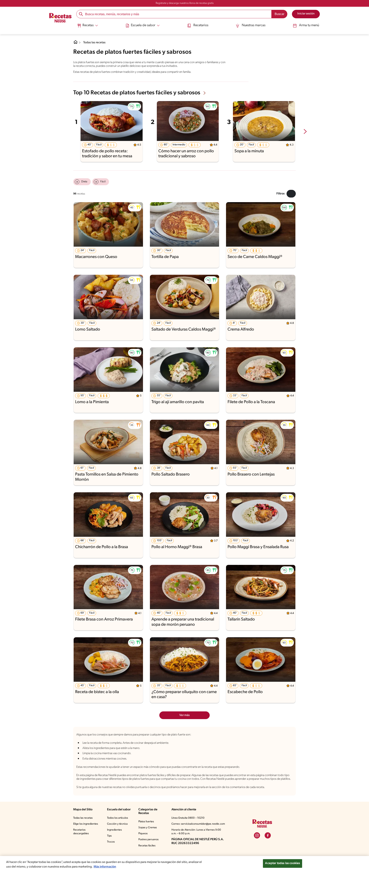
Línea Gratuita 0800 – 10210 (187, 818)
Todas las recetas (94, 42)
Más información (105, 866)
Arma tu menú (309, 25)
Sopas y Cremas (147, 827)
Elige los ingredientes (85, 823)
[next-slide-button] (305, 132)
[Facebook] (268, 835)
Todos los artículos (117, 818)
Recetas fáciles (146, 845)
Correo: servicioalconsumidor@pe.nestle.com (198, 823)
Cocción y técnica (117, 823)
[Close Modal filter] (291, 194)
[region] (184, 863)
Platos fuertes (146, 821)
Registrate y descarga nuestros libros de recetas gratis (185, 3)
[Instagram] (257, 835)
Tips (109, 835)
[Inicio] (60, 18)
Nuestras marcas (253, 25)
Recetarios (200, 25)
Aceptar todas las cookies (282, 863)
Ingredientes (114, 829)
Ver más (184, 715)
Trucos (111, 841)
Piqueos (143, 833)
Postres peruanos (148, 839)
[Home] (75, 43)
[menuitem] (87, 27)
